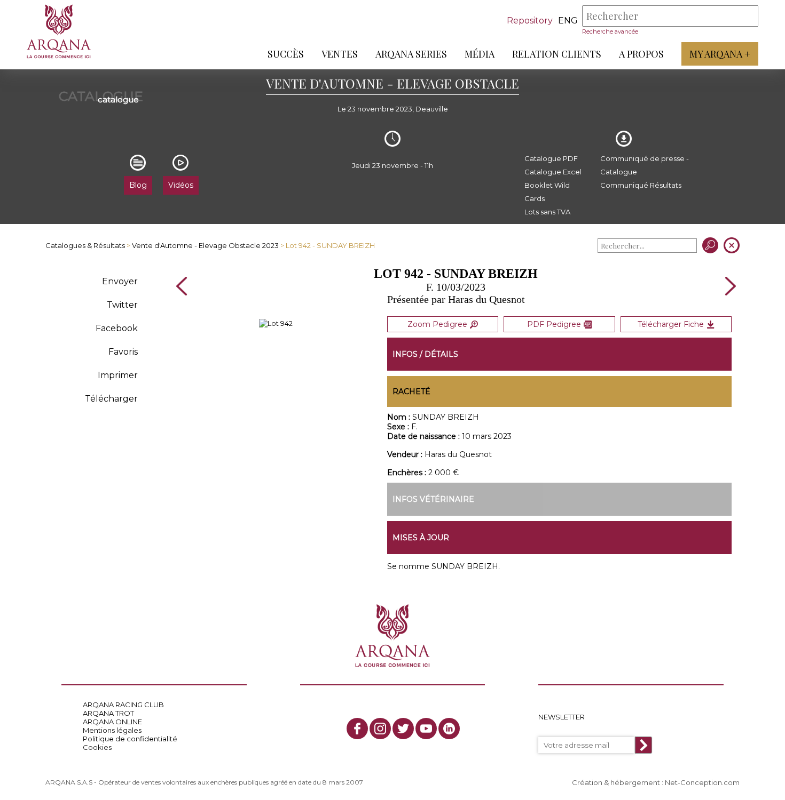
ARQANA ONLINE (112, 721)
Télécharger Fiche (671, 324)
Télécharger (111, 399)
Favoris (123, 352)
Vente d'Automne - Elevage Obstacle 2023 (205, 245)
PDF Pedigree (554, 324)
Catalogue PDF (551, 158)
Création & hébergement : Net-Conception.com (656, 782)
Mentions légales (112, 730)
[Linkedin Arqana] (449, 728)
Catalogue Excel (553, 171)
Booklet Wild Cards (547, 192)
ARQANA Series (411, 53)
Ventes (339, 53)
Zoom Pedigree (437, 324)
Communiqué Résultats (640, 185)
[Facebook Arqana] (357, 728)
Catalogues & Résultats (85, 245)
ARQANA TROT (108, 713)
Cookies (97, 747)
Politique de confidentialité (130, 738)
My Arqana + (719, 53)
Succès (286, 53)
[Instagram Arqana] (380, 728)
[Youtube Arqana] (426, 728)
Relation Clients (556, 53)
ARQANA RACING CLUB (123, 704)
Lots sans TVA (547, 211)
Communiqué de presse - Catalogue (644, 165)
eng (568, 20)
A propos (641, 53)
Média (479, 53)
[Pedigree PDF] (276, 323)
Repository (530, 20)
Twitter (122, 305)
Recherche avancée (610, 31)
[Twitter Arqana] (403, 728)
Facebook (117, 328)
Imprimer (118, 375)
